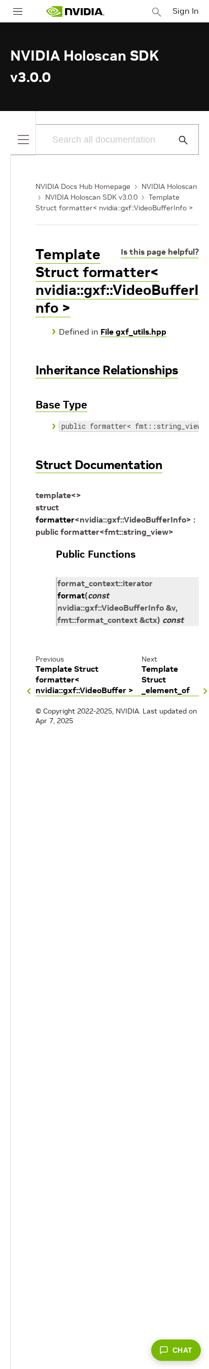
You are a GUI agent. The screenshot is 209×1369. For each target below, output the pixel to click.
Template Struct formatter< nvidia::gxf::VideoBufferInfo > (117, 281)
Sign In (185, 11)
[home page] (75, 11)
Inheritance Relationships (107, 370)
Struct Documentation (99, 465)
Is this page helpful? (160, 252)
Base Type (61, 405)
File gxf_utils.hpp (133, 331)
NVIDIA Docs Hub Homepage (83, 186)
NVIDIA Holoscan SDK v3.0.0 (91, 197)
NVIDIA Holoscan (169, 186)
